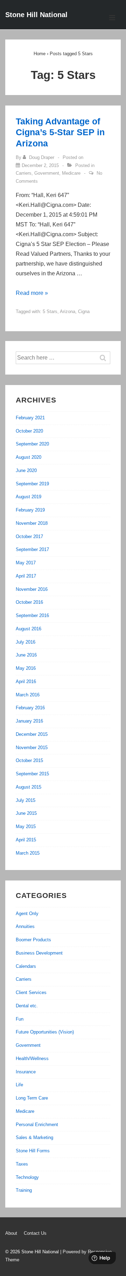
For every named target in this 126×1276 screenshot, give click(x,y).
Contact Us (35, 1233)
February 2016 (30, 707)
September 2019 (32, 483)
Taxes (22, 1164)
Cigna (84, 311)
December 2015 (32, 734)
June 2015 (26, 813)
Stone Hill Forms (33, 1150)
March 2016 (28, 694)
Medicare (71, 173)
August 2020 (28, 457)
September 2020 (32, 444)
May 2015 (26, 826)
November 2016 (32, 589)
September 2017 (32, 549)
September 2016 (32, 615)
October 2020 (29, 431)
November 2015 (32, 747)
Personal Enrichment (37, 1124)
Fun (19, 1019)
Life (19, 1084)
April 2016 (26, 681)
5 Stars (50, 311)
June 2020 (26, 470)
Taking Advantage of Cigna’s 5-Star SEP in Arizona (60, 132)
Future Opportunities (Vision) (45, 1032)
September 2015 (32, 773)
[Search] (106, 358)
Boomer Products (33, 939)
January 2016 (29, 721)
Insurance (26, 1071)
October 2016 (29, 602)
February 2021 (30, 417)
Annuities (25, 926)
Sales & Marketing (34, 1137)
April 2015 (26, 839)
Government (46, 173)
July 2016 (25, 642)
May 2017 (26, 562)
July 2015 (25, 800)
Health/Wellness (32, 1058)
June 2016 (26, 655)
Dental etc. (27, 1005)
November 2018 (32, 523)
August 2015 (28, 787)
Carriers (23, 173)
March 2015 (28, 853)
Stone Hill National (36, 15)
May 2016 (26, 668)
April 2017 (26, 576)
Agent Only (27, 913)
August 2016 (28, 628)
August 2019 (28, 496)
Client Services (31, 992)
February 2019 (30, 510)
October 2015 (29, 760)
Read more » (32, 293)
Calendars (26, 966)
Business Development (39, 953)
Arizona (67, 311)
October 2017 (29, 536)
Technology (27, 1177)
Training (24, 1190)
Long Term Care (32, 1098)
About (11, 1233)
